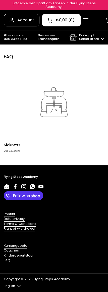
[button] (87, 37)
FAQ (7, 260)
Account (25, 20)
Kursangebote (15, 245)
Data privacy (14, 218)
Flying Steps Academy (52, 279)
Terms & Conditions (20, 223)
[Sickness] (54, 102)
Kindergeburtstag (18, 255)
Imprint (9, 214)
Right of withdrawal (19, 228)
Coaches (11, 250)
